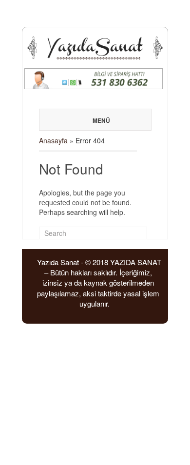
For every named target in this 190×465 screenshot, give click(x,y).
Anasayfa (53, 140)
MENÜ (101, 120)
